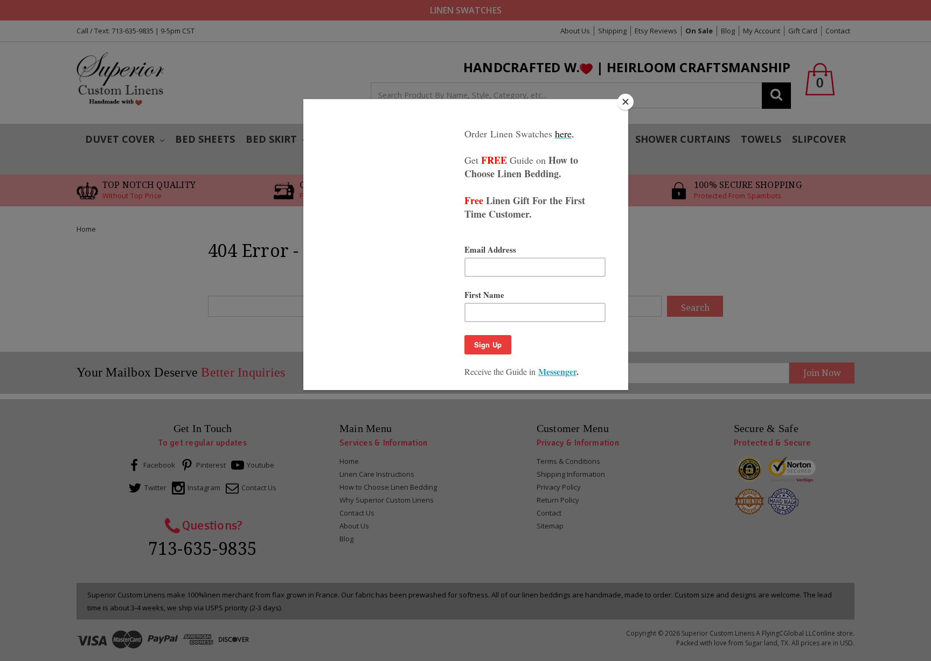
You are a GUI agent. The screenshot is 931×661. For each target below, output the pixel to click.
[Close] (625, 102)
